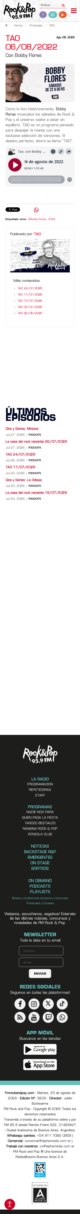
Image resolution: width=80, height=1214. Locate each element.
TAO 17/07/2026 (30, 295)
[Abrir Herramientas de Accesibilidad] (9, 1204)
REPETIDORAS (40, 790)
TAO (52, 219)
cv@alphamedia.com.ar (57, 1146)
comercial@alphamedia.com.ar (48, 1141)
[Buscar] (63, 4)
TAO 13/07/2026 (30, 301)
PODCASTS (34, 435)
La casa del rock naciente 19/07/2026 (36, 493)
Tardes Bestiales (40, 823)
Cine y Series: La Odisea (24, 480)
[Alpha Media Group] (40, 1193)
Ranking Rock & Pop (40, 829)
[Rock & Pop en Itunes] (40, 1064)
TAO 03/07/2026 (30, 307)
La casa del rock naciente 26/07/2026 (36, 442)
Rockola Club (40, 834)
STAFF (40, 795)
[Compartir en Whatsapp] (36, 210)
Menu (74, 11)
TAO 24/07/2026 (30, 288)
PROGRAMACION (40, 784)
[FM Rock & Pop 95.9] (18, 11)
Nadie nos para (40, 812)
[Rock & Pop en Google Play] (40, 1049)
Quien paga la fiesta (40, 818)
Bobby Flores (38, 219)
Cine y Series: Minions (22, 429)
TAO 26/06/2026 (30, 313)
